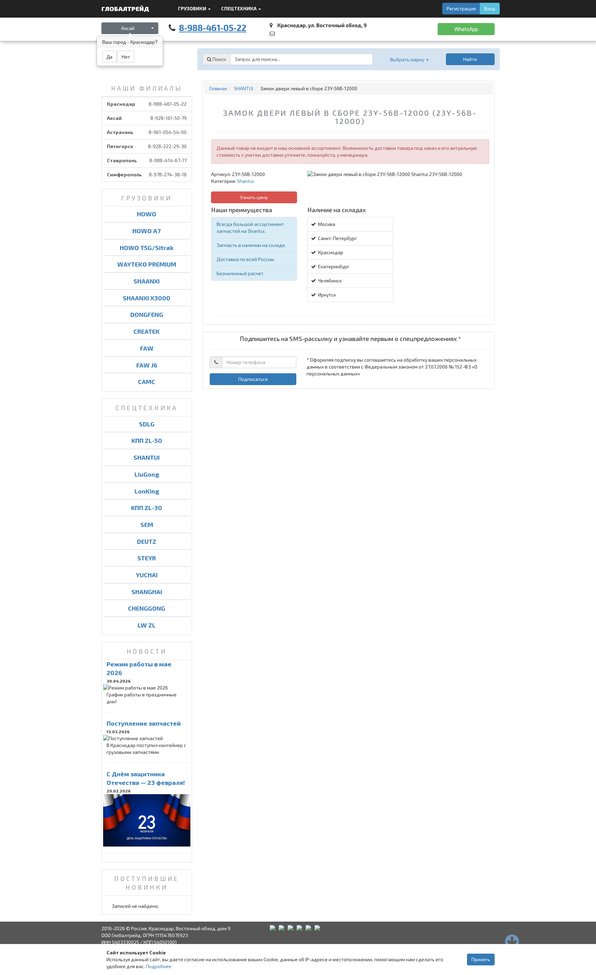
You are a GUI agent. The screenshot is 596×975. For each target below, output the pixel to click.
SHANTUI (146, 457)
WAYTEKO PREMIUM (146, 264)
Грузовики (192, 8)
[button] (409, 59)
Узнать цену (254, 197)
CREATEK (146, 331)
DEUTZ (146, 541)
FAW (146, 348)
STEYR (146, 558)
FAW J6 (146, 365)
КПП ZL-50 (146, 440)
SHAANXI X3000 (146, 298)
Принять (480, 959)
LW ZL (147, 625)
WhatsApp (466, 29)
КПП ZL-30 (146, 507)
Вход (489, 8)
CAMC (146, 381)
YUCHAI (147, 575)
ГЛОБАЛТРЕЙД (125, 8)
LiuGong (147, 474)
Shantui (245, 181)
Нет (125, 56)
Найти (470, 59)
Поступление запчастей (144, 723)
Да (109, 56)
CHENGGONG (146, 608)
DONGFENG (146, 314)
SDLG (147, 424)
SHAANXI (146, 281)
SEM (146, 524)
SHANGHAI (146, 591)
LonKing (147, 491)
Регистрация (461, 8)
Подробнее (158, 966)
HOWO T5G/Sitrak (146, 247)
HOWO (146, 214)
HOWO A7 (146, 231)
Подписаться (253, 379)
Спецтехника (239, 8)
